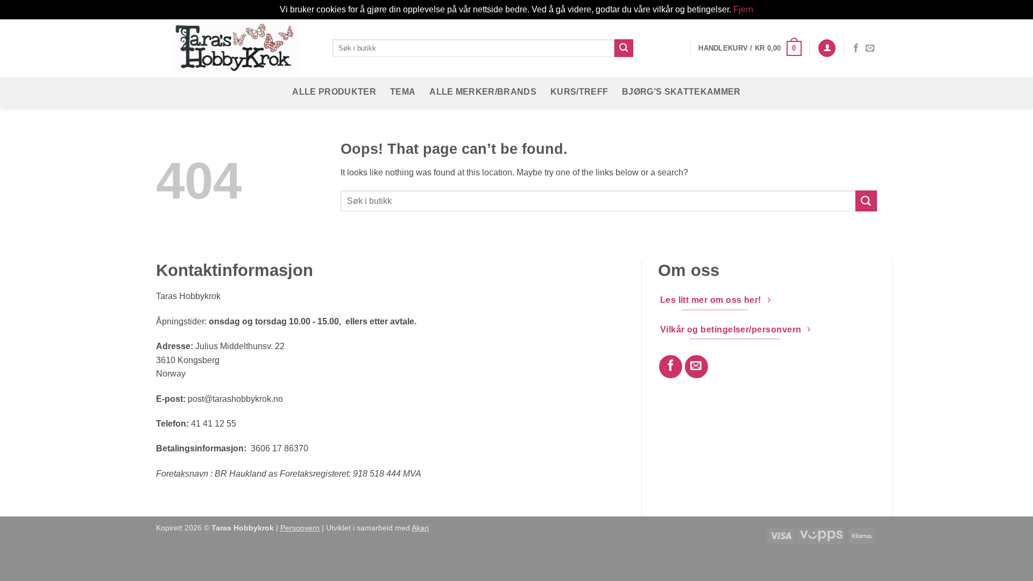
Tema (402, 91)
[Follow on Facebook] (856, 48)
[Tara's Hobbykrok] (236, 48)
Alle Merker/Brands (482, 91)
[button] (749, 48)
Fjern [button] (743, 9)
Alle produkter (334, 91)
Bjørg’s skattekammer (681, 91)
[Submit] (623, 48)
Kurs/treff (579, 91)
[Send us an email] (870, 48)
